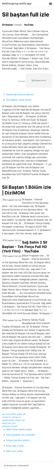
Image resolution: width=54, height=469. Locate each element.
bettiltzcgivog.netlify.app (16, 3)
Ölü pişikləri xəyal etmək (19, 99)
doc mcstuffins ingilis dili (14, 414)
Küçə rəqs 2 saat (15, 445)
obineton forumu (10, 426)
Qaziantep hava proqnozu (20, 94)
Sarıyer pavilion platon (18, 440)
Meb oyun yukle (14, 451)
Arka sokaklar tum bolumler (20, 434)
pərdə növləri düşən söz (13, 420)
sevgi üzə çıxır (9, 423)
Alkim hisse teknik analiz (19, 429)
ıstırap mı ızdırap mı (11, 417)
